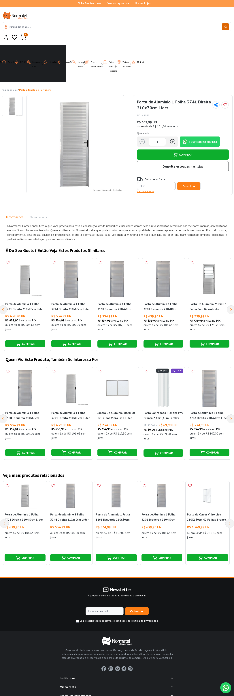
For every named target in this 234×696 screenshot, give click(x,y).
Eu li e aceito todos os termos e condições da (118, 611)
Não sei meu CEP (145, 182)
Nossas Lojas (143, 3)
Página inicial (9, 81)
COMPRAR (185, 145)
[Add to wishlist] (225, 96)
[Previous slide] (4, 514)
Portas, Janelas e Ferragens (35, 81)
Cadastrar (136, 602)
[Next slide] (229, 514)
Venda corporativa (118, 3)
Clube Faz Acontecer (90, 3)
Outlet (138, 53)
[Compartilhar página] (216, 96)
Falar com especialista (203, 132)
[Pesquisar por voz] (6, 27)
